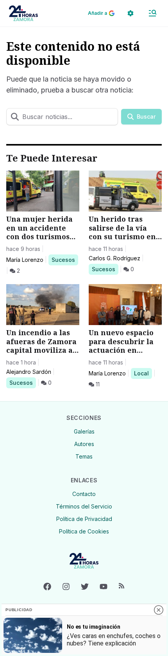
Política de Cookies (84, 531)
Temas (84, 456)
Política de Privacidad (84, 519)
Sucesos (64, 259)
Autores (84, 444)
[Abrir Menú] (152, 13)
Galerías (84, 431)
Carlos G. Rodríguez (114, 258)
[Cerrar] (158, 610)
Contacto (84, 494)
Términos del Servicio (84, 506)
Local (143, 373)
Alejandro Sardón (28, 371)
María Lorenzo (24, 259)
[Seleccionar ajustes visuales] (130, 13)
